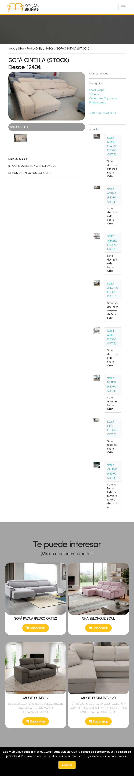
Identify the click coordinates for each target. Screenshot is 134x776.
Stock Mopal (97, 90)
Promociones (97, 102)
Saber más (37, 628)
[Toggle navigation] (123, 6)
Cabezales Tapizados (103, 98)
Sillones (94, 94)
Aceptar (67, 765)
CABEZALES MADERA (102, 113)
